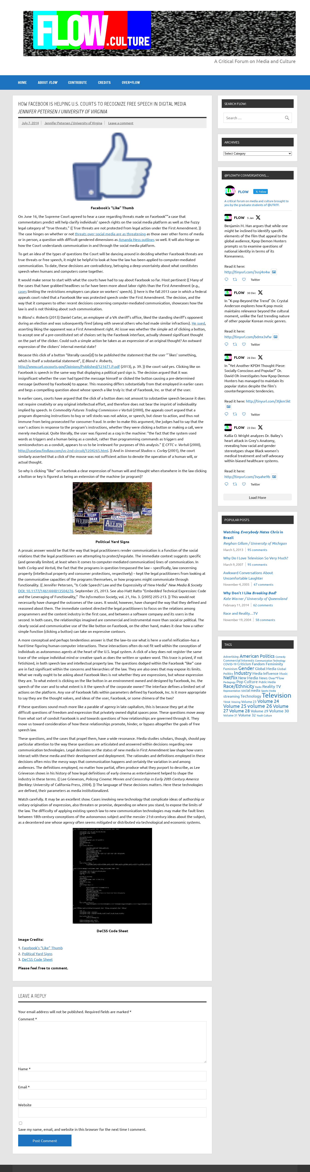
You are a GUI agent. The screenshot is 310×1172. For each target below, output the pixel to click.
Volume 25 (234, 706)
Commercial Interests (238, 660)
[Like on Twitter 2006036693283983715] (245, 344)
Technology (251, 696)
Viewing (235, 702)
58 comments (265, 620)
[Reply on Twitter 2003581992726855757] (227, 484)
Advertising (231, 656)
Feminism (230, 669)
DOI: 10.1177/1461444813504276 (45, 590)
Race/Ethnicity (238, 686)
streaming (231, 696)
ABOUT (47, 82)
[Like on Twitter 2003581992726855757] (245, 484)
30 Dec (251, 293)
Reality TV (271, 686)
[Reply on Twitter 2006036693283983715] (227, 344)
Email (24, 1087)
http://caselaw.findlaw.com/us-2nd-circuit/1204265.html (63, 450)
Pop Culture (247, 681)
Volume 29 (259, 711)
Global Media (265, 668)
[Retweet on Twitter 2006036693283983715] (236, 344)
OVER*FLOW (131, 82)
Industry (242, 673)
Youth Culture (264, 715)
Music (283, 673)
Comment (27, 1019)
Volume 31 (230, 715)
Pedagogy (229, 682)
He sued (198, 323)
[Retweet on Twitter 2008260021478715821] (236, 279)
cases (22, 291)
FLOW (239, 217)
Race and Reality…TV (240, 613)
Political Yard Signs (37, 953)
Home (22, 82)
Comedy (280, 656)
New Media (248, 677)
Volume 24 (268, 701)
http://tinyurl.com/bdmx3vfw (247, 336)
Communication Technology (270, 660)
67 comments (263, 584)
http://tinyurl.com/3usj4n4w (247, 271)
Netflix (230, 677)
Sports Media (268, 690)
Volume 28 (239, 710)
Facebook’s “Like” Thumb (42, 947)
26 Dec (251, 357)
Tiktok (226, 702)
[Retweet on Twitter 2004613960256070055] (236, 414)
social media (250, 690)
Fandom (258, 663)
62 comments (263, 605)
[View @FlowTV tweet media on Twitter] (274, 272)
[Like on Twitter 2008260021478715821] (245, 279)
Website (25, 1104)
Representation (231, 690)
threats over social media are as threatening (110, 233)
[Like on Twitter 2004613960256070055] (245, 414)
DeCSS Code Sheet (37, 959)
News (263, 678)
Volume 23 (248, 701)
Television (276, 695)
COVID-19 (229, 664)
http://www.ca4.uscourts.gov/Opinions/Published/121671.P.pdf (69, 366)
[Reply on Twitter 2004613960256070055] (227, 414)
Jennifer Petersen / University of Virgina (73, 123)
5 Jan (250, 218)
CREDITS (104, 82)
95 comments (257, 550)
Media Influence (265, 673)
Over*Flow (276, 678)
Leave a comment (120, 123)
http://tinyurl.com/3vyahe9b (247, 476)
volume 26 (259, 705)
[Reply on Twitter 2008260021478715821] (227, 279)
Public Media (267, 682)
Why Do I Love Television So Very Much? (255, 558)
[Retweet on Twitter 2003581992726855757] (236, 484)
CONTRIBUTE (77, 82)
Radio (258, 687)
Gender (246, 668)
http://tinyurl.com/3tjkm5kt (268, 401)
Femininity (274, 663)
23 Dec (251, 427)
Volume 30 (279, 710)
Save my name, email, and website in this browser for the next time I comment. (82, 1129)
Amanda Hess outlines (137, 239)
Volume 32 (247, 715)
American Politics (257, 656)
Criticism (244, 664)
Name (24, 1068)
